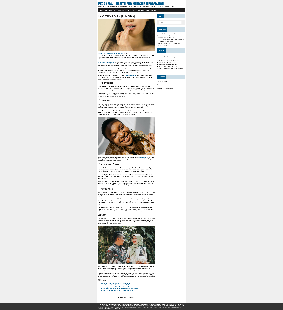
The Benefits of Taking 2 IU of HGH (168, 64)
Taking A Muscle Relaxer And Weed (168, 66)
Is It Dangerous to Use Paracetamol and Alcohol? (172, 55)
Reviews (101, 10)
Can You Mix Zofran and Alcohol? (167, 62)
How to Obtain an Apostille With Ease (167, 34)
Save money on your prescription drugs (167, 85)
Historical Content (110, 10)
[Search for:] (170, 22)
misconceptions (131, 75)
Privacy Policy (131, 10)
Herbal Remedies (121, 10)
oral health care (144, 157)
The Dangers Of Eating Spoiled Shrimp (169, 60)
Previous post (122, 297)
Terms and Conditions (143, 10)
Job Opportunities (162, 81)
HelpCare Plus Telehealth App (165, 88)
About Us (153, 10)
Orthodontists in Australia (106, 62)
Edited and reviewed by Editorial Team (113, 53)
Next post (132, 297)
